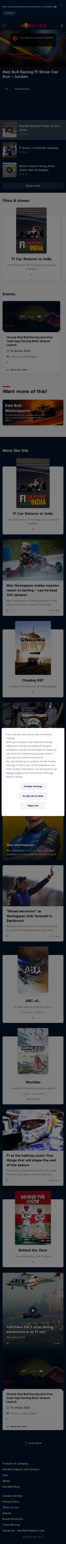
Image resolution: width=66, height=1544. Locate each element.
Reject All (33, 805)
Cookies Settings (33, 786)
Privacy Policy (14, 773)
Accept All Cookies (33, 796)
